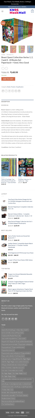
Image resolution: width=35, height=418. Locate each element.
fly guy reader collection (8, 356)
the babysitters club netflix (8, 395)
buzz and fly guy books (17, 332)
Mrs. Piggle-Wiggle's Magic (8, 376)
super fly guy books (27, 386)
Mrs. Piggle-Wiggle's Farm (19, 373)
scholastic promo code (7, 386)
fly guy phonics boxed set (8, 350)
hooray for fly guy (22, 364)
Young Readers (20, 87)
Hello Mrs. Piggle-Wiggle (8, 361)
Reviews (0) (4, 105)
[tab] (17, 101)
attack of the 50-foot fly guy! (9, 330)
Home (3, 54)
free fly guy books (19, 356)
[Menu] (2, 11)
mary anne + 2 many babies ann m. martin (12, 370)
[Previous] (4, 31)
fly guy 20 (12, 341)
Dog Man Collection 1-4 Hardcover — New (24, 180)
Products (10, 54)
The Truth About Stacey (8, 404)
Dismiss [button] (21, 4)
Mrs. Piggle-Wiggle (6, 373)
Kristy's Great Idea (6, 367)
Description (5, 101)
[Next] (30, 31)
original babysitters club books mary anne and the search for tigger (17, 380)
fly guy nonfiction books (18, 347)
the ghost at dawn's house (8, 398)
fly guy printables (26, 353)
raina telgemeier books (16, 384)
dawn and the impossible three (9, 338)
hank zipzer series (6, 359)
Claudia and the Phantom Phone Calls (11, 335)
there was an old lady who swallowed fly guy (13, 401)
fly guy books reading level (25, 344)
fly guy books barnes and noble (9, 344)
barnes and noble (6, 332)
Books (8, 87)
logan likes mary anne (18, 367)
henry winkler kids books (22, 361)
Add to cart (8, 79)
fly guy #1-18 (5, 341)
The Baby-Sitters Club (7, 389)
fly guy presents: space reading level (11, 353)
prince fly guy (5, 384)
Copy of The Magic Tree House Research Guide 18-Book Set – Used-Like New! (8, 181)
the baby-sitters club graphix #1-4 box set (12, 392)
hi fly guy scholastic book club (9, 364)
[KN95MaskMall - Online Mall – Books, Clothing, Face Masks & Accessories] (17, 11)
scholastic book (27, 384)
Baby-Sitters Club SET (22, 330)
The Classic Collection (21, 395)
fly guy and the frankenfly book (24, 341)
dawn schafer (22, 338)
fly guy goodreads (6, 347)
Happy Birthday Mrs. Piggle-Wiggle (21, 359)
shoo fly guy (18, 386)
